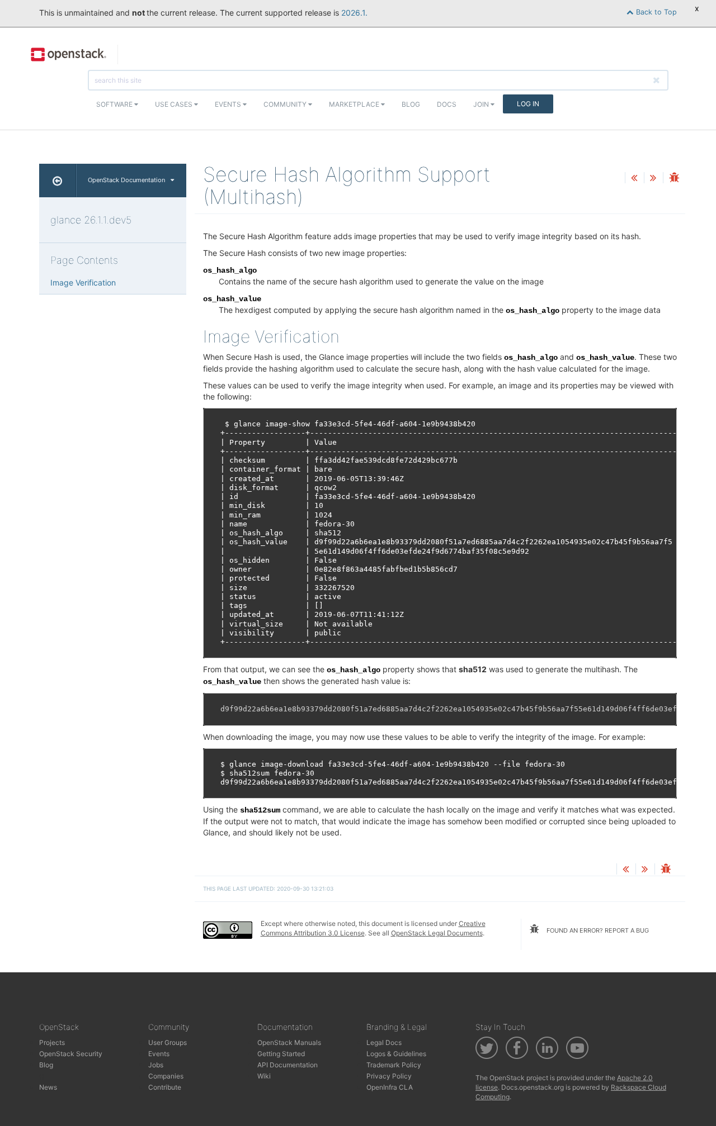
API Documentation (287, 1065)
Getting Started (281, 1053)
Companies (165, 1076)
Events (229, 104)
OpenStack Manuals (289, 1042)
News (48, 1087)
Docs (446, 104)
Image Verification (83, 282)
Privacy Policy (389, 1076)
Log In (528, 103)
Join (482, 104)
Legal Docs (384, 1042)
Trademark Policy (393, 1065)
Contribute (164, 1087)
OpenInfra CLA (389, 1087)
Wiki (264, 1076)
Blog (411, 104)
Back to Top (655, 12)
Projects (52, 1042)
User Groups (167, 1042)
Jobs (155, 1065)
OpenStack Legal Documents (437, 933)
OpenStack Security (70, 1053)
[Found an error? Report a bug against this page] (674, 178)
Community (285, 104)
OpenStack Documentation (126, 180)
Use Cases (174, 104)
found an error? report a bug (597, 930)
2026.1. (354, 12)
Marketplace (355, 104)
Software (115, 104)
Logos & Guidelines (396, 1053)
